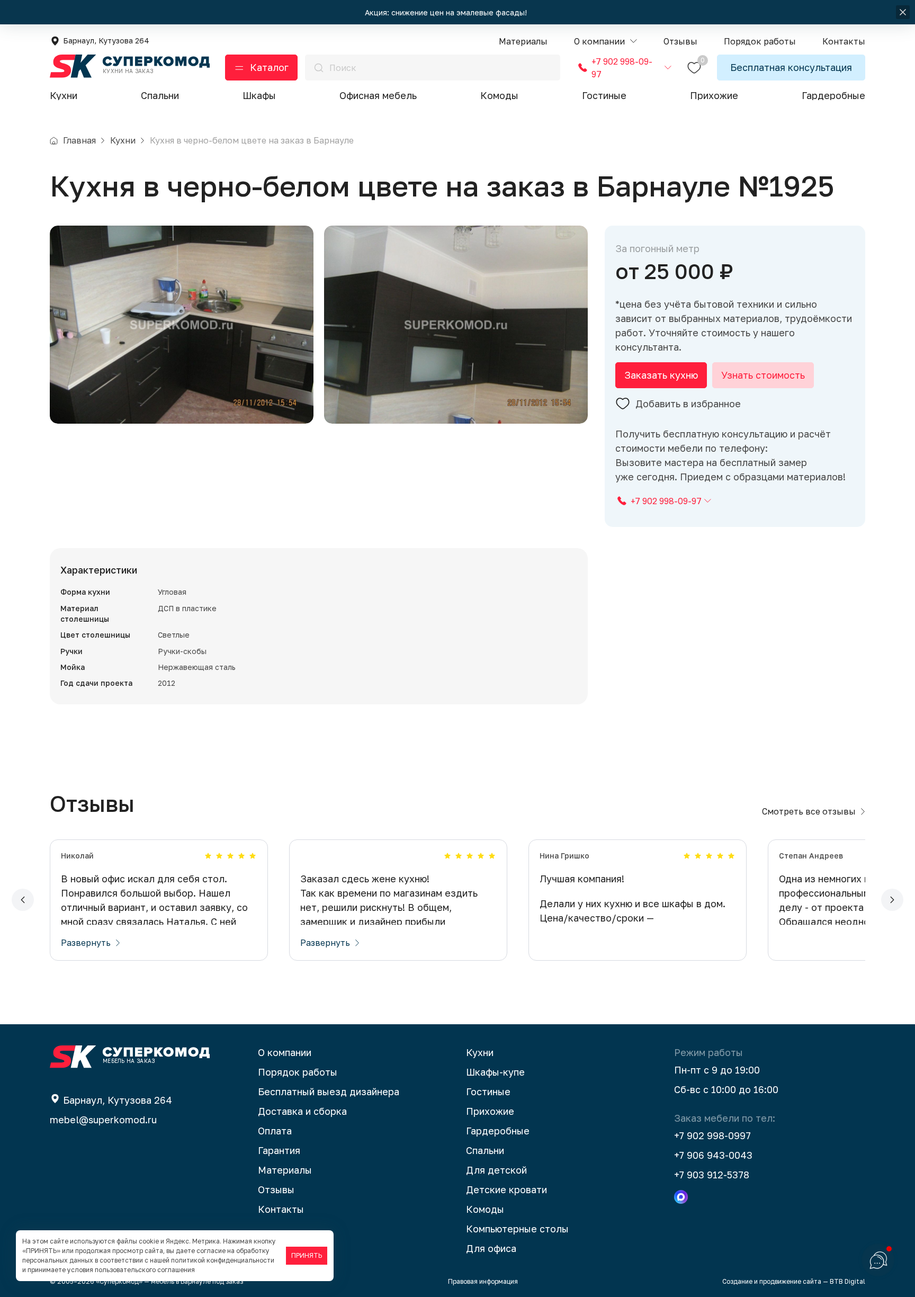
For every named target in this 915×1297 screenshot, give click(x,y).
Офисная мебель (378, 95)
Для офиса (491, 1248)
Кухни (63, 95)
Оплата (275, 1131)
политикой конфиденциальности (222, 1260)
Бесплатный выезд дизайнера (328, 1091)
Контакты (281, 1209)
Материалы (285, 1170)
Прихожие (714, 95)
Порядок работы (297, 1072)
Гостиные (604, 95)
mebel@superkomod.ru (103, 1119)
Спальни (160, 95)
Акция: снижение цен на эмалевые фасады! (447, 12)
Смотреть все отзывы (809, 811)
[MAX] (681, 1197)
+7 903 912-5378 (711, 1174)
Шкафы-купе (495, 1072)
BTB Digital (847, 1281)
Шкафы (259, 95)
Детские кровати (506, 1189)
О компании (284, 1052)
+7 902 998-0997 (712, 1135)
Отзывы (276, 1189)
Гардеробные (833, 95)
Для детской (496, 1170)
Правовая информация (483, 1281)
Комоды (499, 95)
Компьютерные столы (517, 1229)
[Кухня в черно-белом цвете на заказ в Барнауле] (181, 325)
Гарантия (279, 1150)
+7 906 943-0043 (713, 1155)
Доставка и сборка (302, 1111)
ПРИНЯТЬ (306, 1255)
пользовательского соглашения (145, 1270)
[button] (605, 41)
